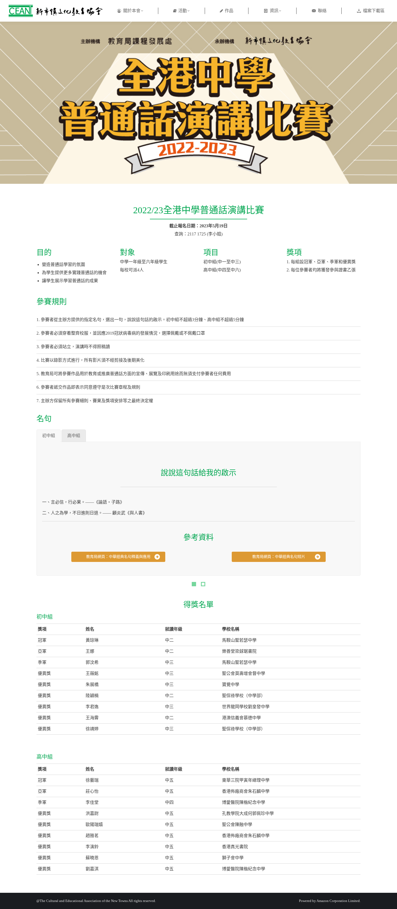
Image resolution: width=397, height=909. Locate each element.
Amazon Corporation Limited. (338, 901)
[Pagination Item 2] (203, 584)
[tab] (48, 435)
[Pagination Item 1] (194, 584)
